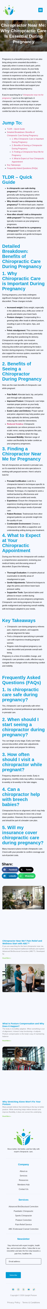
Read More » (6, 958)
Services (23, 1176)
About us (23, 1171)
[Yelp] (23, 1289)
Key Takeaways (13, 165)
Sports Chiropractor (23, 1216)
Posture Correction (24, 1220)
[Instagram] (18, 1289)
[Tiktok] (34, 1289)
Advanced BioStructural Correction (23, 1207)
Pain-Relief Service (23, 1225)
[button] (40, 10)
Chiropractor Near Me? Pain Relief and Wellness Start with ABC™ (22, 942)
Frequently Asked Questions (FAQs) (22, 168)
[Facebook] (13, 1289)
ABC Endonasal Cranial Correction (24, 1229)
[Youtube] (28, 1289)
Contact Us (23, 1189)
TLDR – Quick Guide (16, 129)
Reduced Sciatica (15, 424)
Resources (23, 1180)
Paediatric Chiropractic (23, 1211)
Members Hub (23, 1185)
